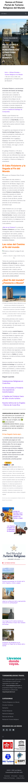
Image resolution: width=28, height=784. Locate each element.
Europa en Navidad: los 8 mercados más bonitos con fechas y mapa (18, 515)
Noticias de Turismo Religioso (10, 719)
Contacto (21, 776)
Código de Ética (20, 778)
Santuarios (5, 708)
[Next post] (25, 528)
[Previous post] (2, 514)
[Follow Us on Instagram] (10, 730)
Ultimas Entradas (14, 72)
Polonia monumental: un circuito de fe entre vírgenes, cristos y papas (13, 582)
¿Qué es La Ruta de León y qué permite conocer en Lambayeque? (14, 602)
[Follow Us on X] (7, 730)
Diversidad (7, 776)
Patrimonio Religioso (8, 713)
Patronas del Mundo (7, 716)
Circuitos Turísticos (7, 705)
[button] (26, 14)
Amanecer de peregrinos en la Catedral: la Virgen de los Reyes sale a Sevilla (13, 644)
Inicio (6, 72)
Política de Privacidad (9, 778)
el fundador (14, 776)
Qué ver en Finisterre (9, 227)
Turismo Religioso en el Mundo (14, 74)
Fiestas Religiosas (7, 710)
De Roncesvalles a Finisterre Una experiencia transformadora (12, 390)
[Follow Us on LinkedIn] (13, 730)
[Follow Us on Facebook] (3, 730)
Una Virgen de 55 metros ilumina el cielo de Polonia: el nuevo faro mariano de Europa (13, 622)
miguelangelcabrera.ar (8, 692)
